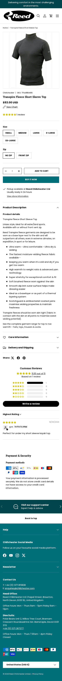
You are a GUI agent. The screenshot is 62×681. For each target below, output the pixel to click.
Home (5, 28)
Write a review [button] (31, 403)
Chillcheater (8, 92)
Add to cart (41, 171)
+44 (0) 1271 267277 (13, 628)
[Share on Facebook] (18, 358)
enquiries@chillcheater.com (20, 588)
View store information (17, 196)
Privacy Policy (37, 674)
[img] (9, 422)
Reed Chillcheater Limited (20, 674)
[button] (51, 16)
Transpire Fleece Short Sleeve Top (24, 28)
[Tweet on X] (12, 358)
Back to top (31, 518)
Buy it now (31, 179)
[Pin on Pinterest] (24, 358)
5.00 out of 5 (38, 373)
